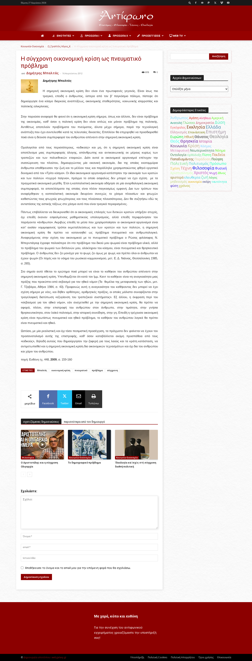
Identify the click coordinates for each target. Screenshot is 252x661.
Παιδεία (218, 154)
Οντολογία (178, 155)
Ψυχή (213, 173)
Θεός (175, 141)
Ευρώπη (176, 136)
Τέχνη (186, 168)
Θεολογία (218, 136)
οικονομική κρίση (60, 370)
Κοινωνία (178, 145)
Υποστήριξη (137, 657)
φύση (174, 186)
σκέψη (206, 182)
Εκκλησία (196, 127)
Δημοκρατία (205, 123)
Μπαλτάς (42, 370)
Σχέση (175, 168)
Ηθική (189, 136)
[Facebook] (196, 3)
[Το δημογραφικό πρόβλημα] (89, 444)
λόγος (213, 177)
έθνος (222, 173)
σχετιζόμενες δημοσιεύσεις (41, 421)
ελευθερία (192, 177)
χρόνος (184, 186)
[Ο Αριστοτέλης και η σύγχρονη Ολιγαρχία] (42, 444)
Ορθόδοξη (194, 155)
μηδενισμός (178, 182)
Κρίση (194, 145)
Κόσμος (205, 146)
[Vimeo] (222, 3)
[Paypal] (209, 3)
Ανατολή (176, 123)
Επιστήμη (216, 131)
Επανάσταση (196, 132)
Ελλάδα (213, 127)
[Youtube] (228, 3)
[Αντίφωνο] (126, 18)
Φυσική (221, 168)
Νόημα (220, 150)
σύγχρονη (112, 370)
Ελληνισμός (178, 132)
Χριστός (201, 172)
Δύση (220, 122)
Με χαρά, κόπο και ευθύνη (116, 616)
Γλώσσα (189, 122)
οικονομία (195, 182)
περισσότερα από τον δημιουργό (84, 421)
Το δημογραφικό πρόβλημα (84, 462)
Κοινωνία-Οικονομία (32, 46)
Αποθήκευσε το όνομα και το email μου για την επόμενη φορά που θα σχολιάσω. (78, 567)
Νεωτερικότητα (202, 150)
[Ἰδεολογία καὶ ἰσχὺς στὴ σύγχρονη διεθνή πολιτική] (136, 444)
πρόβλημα (97, 370)
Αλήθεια (205, 118)
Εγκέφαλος (178, 127)
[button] (190, 2)
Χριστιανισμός (181, 173)
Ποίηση (217, 159)
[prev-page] (23, 474)
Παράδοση (203, 159)
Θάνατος (202, 136)
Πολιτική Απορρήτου (183, 657)
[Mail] (202, 3)
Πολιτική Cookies (157, 657)
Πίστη (206, 155)
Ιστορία (205, 141)
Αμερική (217, 118)
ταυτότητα (219, 182)
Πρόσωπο (217, 163)
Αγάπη (193, 118)
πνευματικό (81, 370)
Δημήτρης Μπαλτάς (42, 73)
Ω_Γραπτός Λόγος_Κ (59, 46)
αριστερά (176, 177)
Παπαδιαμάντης (182, 159)
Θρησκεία (189, 141)
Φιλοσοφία (28, 457)
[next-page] (29, 474)
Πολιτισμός (199, 163)
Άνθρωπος (179, 117)
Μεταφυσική (179, 150)
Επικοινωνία (224, 657)
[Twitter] (215, 3)
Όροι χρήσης (206, 657)
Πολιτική (179, 163)
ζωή (204, 177)
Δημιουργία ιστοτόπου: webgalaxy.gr (44, 657)
